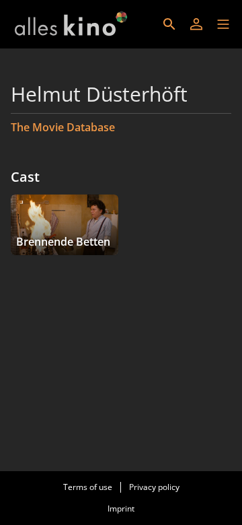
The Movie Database (63, 127)
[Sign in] (196, 24)
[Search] (169, 24)
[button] (223, 24)
